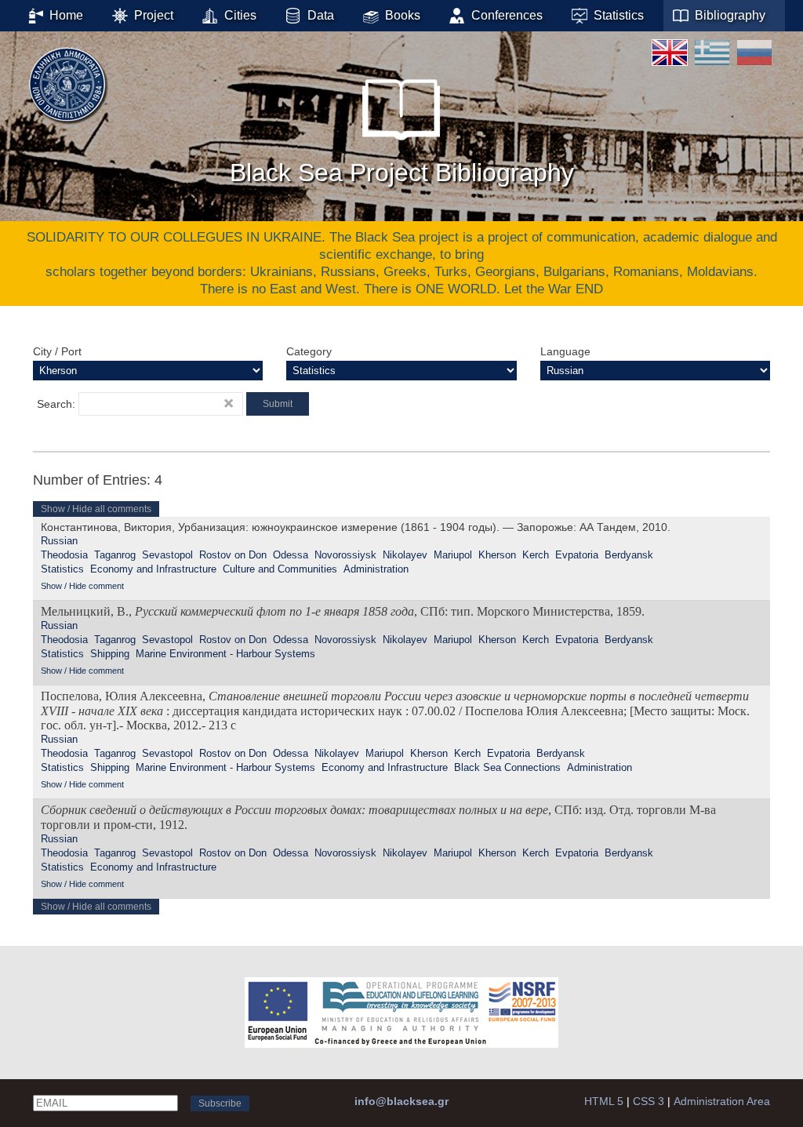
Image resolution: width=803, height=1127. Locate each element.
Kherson (497, 555)
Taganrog (115, 555)
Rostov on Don (233, 555)
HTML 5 (603, 1101)
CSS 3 (648, 1101)
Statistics (62, 569)
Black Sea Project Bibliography (402, 172)
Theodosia (64, 555)
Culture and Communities (280, 569)
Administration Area (722, 1101)
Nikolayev (405, 555)
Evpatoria (576, 555)
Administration (376, 569)
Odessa (290, 555)
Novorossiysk (345, 555)
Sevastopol (167, 555)
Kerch (535, 555)
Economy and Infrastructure (153, 569)
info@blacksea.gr (401, 1101)
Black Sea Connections (507, 767)
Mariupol (453, 555)
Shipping (109, 654)
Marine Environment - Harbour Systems (225, 654)
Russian (59, 541)
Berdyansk (629, 555)
